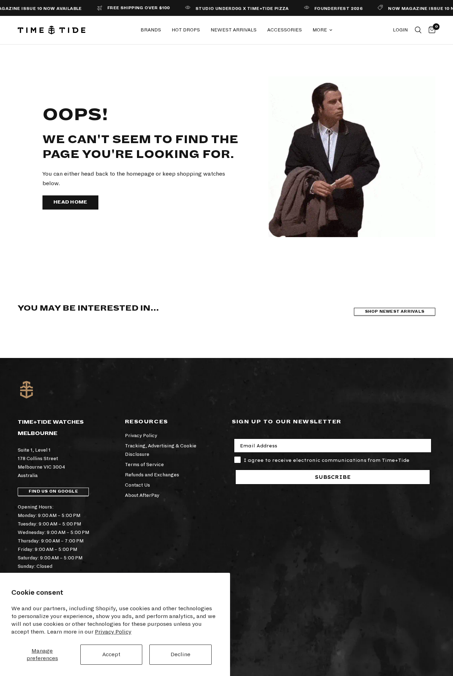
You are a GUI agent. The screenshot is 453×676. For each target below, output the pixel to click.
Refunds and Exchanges (152, 474)
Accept (111, 654)
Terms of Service (144, 464)
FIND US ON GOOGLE (53, 491)
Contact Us (137, 485)
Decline (180, 654)
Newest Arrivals (234, 30)
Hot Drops (186, 30)
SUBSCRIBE (333, 477)
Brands (151, 30)
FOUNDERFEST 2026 (325, 8)
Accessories (284, 30)
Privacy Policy (113, 632)
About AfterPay (142, 495)
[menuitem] (150, 30)
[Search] (418, 30)
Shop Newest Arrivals (394, 311)
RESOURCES (146, 421)
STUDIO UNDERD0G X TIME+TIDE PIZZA (228, 8)
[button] (70, 202)
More (319, 30)
